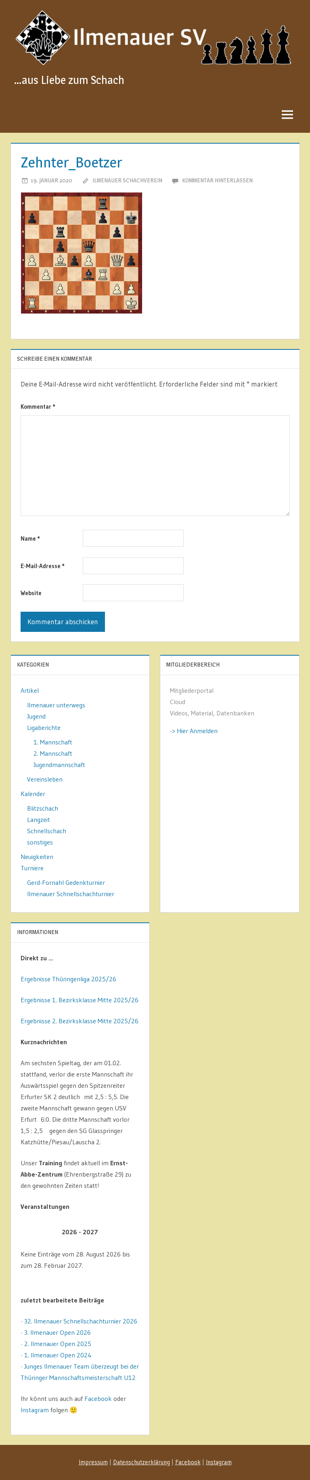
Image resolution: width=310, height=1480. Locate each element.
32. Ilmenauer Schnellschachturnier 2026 (80, 1321)
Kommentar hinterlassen (217, 180)
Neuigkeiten (37, 857)
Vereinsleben (45, 779)
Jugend (36, 716)
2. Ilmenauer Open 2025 (57, 1344)
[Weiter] (128, 1232)
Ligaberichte (44, 727)
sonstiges (40, 842)
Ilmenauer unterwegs (56, 705)
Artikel (30, 690)
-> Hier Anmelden (194, 731)
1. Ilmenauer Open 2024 (58, 1355)
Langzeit (38, 819)
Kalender (33, 794)
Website (31, 593)
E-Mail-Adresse (43, 566)
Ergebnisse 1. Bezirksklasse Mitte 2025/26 (79, 1000)
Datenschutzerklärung (141, 1462)
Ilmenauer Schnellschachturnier (70, 894)
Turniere (32, 868)
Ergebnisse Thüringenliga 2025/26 (68, 979)
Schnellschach (46, 831)
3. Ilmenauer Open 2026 (57, 1332)
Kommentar (38, 406)
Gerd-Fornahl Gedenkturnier (66, 882)
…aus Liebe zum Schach (69, 80)
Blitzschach (42, 808)
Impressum (93, 1462)
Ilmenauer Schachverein (127, 180)
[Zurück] (32, 1232)
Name (30, 538)
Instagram (35, 1410)
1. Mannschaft (53, 742)
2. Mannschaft (53, 753)
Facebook (98, 1398)
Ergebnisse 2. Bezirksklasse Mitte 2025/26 (79, 1021)
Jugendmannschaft (59, 765)
